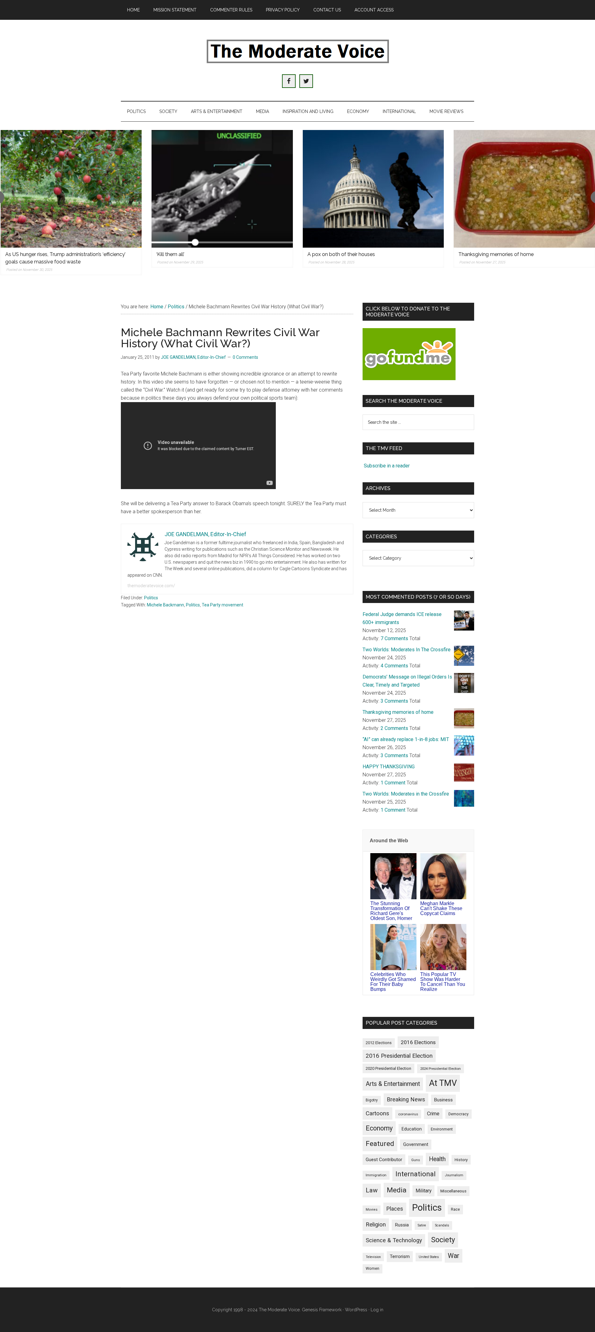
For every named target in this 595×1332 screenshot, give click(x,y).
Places (394, 1208)
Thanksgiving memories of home (344, 254)
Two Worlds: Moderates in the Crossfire (406, 794)
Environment (442, 1129)
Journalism (454, 1175)
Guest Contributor (384, 1159)
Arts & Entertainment (393, 1083)
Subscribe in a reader (387, 466)
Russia (402, 1225)
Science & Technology (394, 1240)
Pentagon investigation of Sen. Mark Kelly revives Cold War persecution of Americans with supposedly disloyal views (521, 261)
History (461, 1159)
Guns (415, 1160)
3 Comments (394, 701)
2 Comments (394, 728)
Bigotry (372, 1100)
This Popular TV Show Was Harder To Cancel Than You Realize (442, 982)
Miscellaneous (453, 1191)
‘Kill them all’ (19, 254)
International (415, 1174)
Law (372, 1190)
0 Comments (245, 357)
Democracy (458, 1114)
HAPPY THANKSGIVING (389, 767)
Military (423, 1191)
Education (412, 1128)
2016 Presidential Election (399, 1055)
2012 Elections (379, 1042)
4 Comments (394, 666)
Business (443, 1100)
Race (455, 1209)
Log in (377, 1309)
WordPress (356, 1309)
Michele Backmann (165, 604)
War (453, 1256)
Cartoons (377, 1113)
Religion (376, 1224)
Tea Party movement (222, 604)
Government (415, 1144)
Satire (422, 1225)
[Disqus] (237, 712)
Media (397, 1190)
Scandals (442, 1225)
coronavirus (408, 1114)
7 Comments (394, 638)
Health (437, 1159)
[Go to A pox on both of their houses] (222, 189)
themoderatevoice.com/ (151, 585)
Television (373, 1257)
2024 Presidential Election (440, 1068)
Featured (380, 1143)
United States (429, 1257)
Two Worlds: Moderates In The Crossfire (407, 650)
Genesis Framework (322, 1309)
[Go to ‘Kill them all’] (71, 189)
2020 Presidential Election (388, 1068)
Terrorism (400, 1256)
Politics (151, 597)
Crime (433, 1114)
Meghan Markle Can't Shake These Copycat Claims (441, 908)
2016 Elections (418, 1042)
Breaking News (406, 1099)
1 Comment (393, 783)
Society (443, 1239)
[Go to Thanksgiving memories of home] (373, 189)
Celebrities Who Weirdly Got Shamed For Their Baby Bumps (393, 982)
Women (372, 1268)
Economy (379, 1128)
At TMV (443, 1083)
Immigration (376, 1175)
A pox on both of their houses (190, 254)
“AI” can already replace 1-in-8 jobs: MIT (406, 739)
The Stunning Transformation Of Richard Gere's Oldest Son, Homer (391, 911)
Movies (371, 1210)
